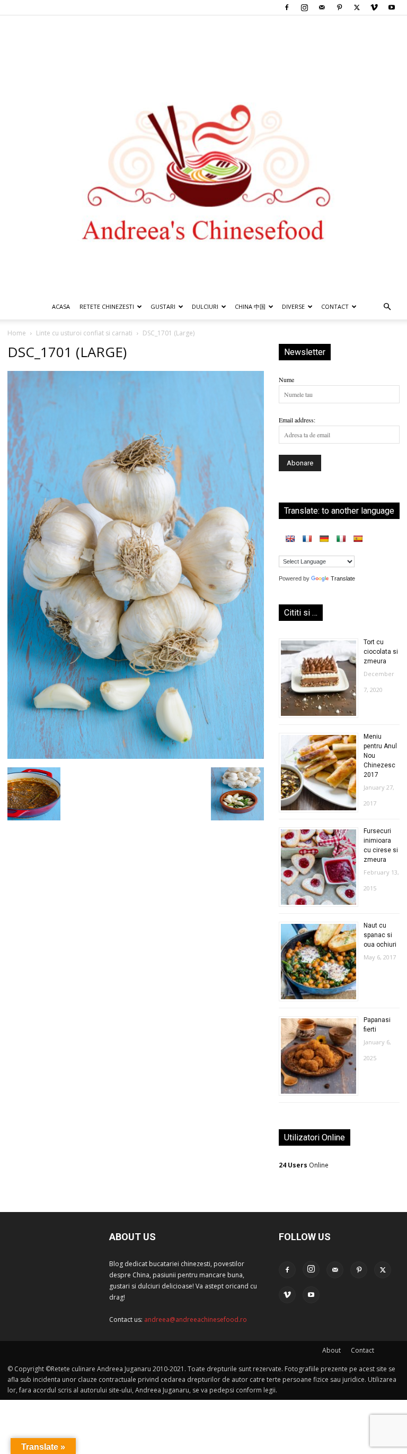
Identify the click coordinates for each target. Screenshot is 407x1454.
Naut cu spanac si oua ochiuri (380, 935)
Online (304, 1165)
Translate (343, 578)
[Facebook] (287, 7)
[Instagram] (304, 7)
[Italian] (341, 538)
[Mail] (322, 7)
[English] (290, 538)
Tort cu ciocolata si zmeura (381, 651)
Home (16, 332)
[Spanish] (357, 538)
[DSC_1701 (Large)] (135, 756)
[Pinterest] (339, 7)
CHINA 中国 (250, 306)
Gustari (163, 306)
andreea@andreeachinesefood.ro (195, 1319)
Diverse (293, 306)
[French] (307, 538)
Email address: (297, 420)
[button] (387, 307)
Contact (362, 1350)
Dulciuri (205, 306)
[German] (324, 538)
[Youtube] (392, 7)
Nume (286, 379)
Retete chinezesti (106, 306)
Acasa (61, 306)
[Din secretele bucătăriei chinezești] (203, 154)
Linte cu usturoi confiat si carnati (84, 332)
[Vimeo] (374, 7)
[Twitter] (357, 7)
